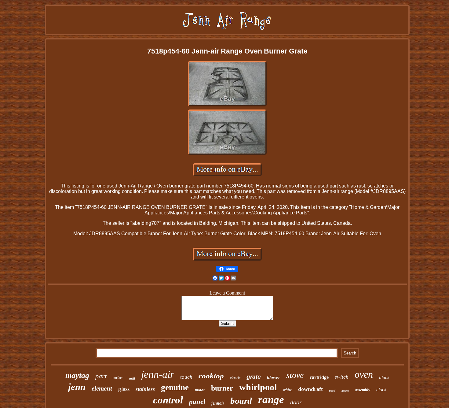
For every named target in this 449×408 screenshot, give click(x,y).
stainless (145, 389)
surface (118, 378)
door (296, 402)
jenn (77, 386)
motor (200, 390)
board (241, 401)
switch (342, 377)
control (168, 400)
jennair (217, 403)
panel (197, 402)
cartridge (319, 377)
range (271, 400)
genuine (175, 387)
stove (295, 375)
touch (186, 377)
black (384, 377)
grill (132, 378)
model (345, 390)
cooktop (211, 376)
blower (273, 377)
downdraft (310, 389)
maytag (77, 375)
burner (222, 388)
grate (253, 376)
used (332, 390)
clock (381, 389)
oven (364, 374)
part (101, 376)
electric (235, 378)
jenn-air (157, 374)
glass (124, 389)
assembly (362, 390)
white (287, 390)
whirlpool (258, 387)
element (102, 388)
